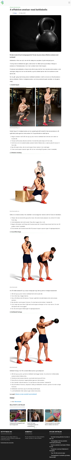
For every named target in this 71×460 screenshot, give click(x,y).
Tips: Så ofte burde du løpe (58, 453)
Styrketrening (17, 7)
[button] (69, 3)
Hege (15, 13)
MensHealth (18, 401)
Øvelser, (12, 7)
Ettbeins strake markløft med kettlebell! (26, 394)
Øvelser (48, 411)
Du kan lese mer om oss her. (7, 442)
